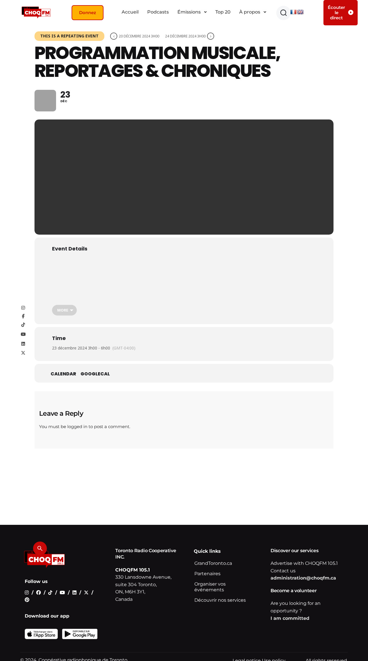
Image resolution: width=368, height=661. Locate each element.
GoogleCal (95, 374)
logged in (77, 426)
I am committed (290, 618)
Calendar (63, 374)
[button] (283, 13)
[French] (293, 12)
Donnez (87, 12)
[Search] (40, 548)
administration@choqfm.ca (303, 578)
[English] (300, 12)
